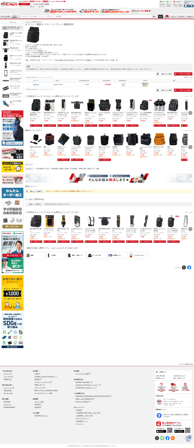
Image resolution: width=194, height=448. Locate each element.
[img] (9, 4)
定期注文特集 (8, 390)
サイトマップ (79, 424)
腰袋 (97, 168)
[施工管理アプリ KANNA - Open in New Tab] (12, 257)
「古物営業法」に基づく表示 (84, 415)
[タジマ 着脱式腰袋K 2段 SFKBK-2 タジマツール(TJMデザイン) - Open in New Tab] (146, 105)
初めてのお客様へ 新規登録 (42, 4)
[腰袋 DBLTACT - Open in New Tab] (132, 139)
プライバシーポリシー (82, 418)
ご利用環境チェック (81, 421)
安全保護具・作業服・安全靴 (60, 168)
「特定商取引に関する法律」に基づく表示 (88, 413)
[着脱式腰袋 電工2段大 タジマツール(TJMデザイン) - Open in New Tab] (36, 221)
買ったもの (181, 16)
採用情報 (35, 399)
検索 (160, 16)
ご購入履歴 (40, 6)
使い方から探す (8, 393)
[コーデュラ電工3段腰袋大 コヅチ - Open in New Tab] (105, 105)
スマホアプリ (8, 404)
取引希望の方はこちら (41, 415)
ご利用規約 (79, 410)
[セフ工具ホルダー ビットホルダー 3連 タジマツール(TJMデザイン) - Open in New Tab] (160, 105)
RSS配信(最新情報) (9, 407)
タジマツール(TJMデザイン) (33, 22)
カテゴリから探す (5, 16)
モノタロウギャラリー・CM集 (43, 393)
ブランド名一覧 (8, 376)
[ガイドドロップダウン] (178, 5)
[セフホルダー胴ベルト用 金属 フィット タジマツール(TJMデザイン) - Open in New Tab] (132, 105)
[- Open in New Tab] (161, 387)
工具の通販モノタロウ (42, 168)
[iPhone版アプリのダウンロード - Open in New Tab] (164, 430)
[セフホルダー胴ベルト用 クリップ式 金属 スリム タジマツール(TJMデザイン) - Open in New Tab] (132, 221)
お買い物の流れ (160, 375)
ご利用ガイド (163, 372)
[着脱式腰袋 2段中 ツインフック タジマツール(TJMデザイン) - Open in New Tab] (50, 105)
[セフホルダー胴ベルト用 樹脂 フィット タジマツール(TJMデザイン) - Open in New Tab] (118, 105)
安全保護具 (74, 168)
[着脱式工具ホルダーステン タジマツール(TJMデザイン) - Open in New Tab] (187, 221)
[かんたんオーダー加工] (12, 229)
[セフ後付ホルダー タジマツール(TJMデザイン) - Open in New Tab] (50, 221)
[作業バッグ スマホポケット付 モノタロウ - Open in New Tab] (105, 139)
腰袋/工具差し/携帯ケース (86, 168)
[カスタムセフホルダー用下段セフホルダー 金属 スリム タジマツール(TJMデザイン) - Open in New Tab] (187, 105)
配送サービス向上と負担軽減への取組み (46, 390)
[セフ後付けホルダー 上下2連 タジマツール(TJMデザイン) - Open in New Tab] (146, 221)
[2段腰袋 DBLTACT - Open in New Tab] (118, 139)
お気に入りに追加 (166, 74)
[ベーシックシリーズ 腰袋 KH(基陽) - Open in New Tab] (146, 139)
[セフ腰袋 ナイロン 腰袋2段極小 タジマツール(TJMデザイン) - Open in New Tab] (36, 105)
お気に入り (190, 16)
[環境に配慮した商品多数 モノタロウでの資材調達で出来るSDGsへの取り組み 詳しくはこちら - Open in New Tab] (12, 347)
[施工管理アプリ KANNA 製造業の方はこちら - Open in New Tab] (12, 272)
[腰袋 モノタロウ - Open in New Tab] (50, 139)
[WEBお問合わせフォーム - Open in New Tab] (162, 4)
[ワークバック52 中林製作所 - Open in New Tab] (77, 139)
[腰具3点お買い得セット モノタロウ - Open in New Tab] (36, 139)
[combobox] (92, 17)
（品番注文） (14, 16)
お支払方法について (179, 375)
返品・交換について (179, 378)
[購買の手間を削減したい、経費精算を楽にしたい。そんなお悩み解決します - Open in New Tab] (108, 178)
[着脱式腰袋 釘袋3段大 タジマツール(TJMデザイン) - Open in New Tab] (105, 221)
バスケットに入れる (185, 74)
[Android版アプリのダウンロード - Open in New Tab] (182, 430)
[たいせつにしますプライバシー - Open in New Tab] (188, 438)
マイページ (22, 6)
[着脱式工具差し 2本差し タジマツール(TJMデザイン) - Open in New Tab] (118, 221)
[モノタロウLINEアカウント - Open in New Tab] (162, 439)
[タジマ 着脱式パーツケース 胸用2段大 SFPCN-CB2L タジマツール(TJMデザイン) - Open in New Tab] (173, 221)
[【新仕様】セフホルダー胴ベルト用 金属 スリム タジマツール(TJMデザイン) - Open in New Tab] (63, 105)
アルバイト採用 (39, 401)
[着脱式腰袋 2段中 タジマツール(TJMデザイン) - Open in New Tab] (77, 105)
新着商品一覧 (8, 379)
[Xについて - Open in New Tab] (157, 439)
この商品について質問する (34, 204)
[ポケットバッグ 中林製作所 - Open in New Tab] (91, 139)
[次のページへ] (190, 113)
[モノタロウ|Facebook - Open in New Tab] (168, 439)
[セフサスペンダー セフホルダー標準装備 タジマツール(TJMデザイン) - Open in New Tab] (91, 221)
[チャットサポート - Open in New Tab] (169, 4)
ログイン (24, 4)
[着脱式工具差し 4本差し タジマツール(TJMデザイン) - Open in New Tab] (63, 221)
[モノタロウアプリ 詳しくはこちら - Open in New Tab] (173, 423)
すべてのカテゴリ (24, 16)
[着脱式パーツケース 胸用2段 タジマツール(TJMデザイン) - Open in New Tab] (160, 221)
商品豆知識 (7, 401)
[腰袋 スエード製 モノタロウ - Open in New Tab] (160, 139)
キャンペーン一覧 (9, 388)
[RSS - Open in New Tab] (173, 439)
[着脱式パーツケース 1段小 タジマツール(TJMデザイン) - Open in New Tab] (91, 105)
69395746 (36, 84)
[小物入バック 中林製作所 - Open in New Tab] (63, 139)
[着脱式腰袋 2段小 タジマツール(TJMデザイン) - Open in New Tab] (173, 105)
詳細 (154, 16)
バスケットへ (37, 125)
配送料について (160, 378)
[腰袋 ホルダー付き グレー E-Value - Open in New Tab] (187, 139)
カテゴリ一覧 (8, 374)
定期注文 (32, 6)
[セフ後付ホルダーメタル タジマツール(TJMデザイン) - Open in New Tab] (77, 221)
